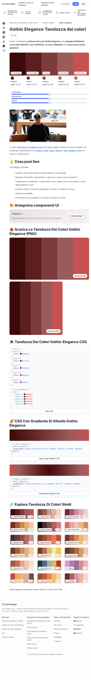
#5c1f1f (29, 81)
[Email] (4, 50)
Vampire (72, 150)
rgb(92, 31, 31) (31, 84)
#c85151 (77, 81)
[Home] (8, 4)
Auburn (39, 150)
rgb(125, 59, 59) (47, 84)
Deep (51, 150)
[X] (4, 28)
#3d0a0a (14, 81)
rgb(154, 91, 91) (63, 84)
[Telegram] (4, 46)
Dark (46, 150)
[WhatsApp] (4, 41)
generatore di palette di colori (30, 147)
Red (65, 150)
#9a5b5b (61, 81)
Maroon (58, 150)
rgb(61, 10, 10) (15, 84)
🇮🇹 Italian (77, 629)
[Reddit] (4, 37)
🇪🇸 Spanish (77, 633)
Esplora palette (48, 23)
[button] (85, 4)
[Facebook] (4, 23)
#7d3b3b (45, 81)
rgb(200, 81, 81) (79, 84)
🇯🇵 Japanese (78, 625)
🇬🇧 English (77, 621)
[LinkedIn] (4, 32)
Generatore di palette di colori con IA (23, 23)
